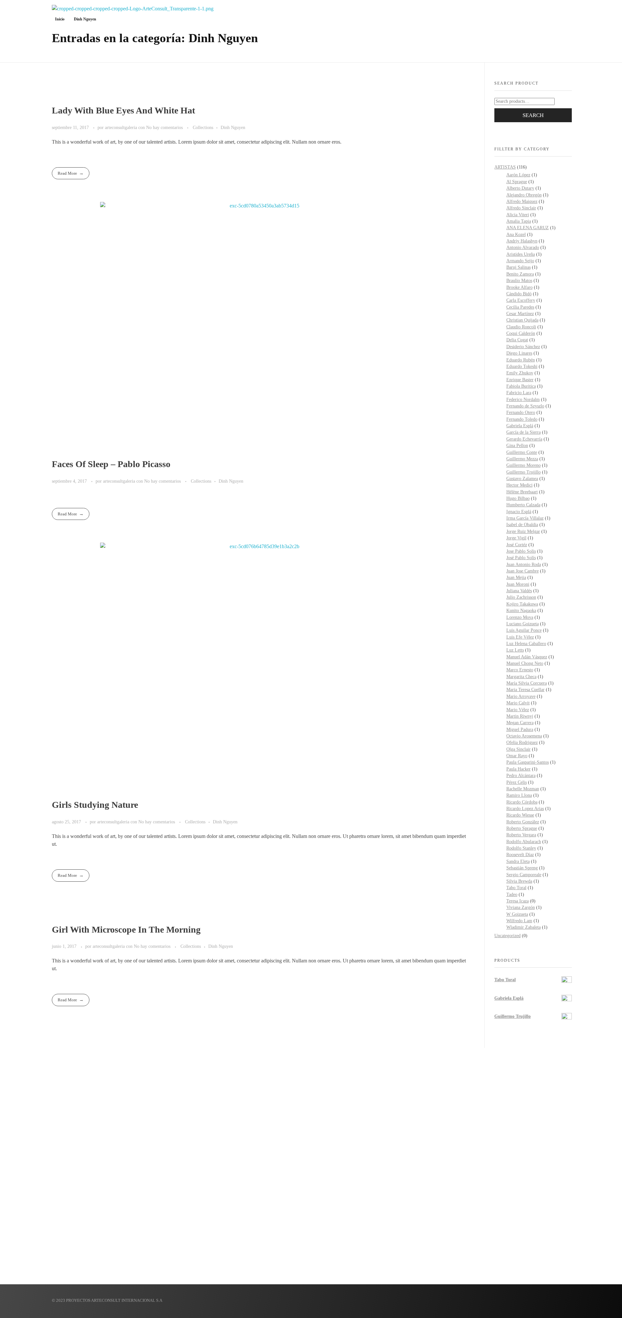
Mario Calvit (518, 702)
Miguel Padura (519, 729)
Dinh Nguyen (233, 127)
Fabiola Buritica (521, 386)
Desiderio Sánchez (523, 346)
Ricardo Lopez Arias (525, 808)
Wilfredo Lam (519, 920)
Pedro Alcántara (521, 775)
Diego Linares (519, 353)
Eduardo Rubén (520, 360)
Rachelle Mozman (522, 788)
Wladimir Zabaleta (523, 927)
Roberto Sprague (521, 828)
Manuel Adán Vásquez (526, 656)
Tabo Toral (516, 887)
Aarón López (518, 174)
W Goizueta (517, 914)
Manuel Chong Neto (524, 663)
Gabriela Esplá (519, 425)
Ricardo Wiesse (520, 815)
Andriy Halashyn (521, 241)
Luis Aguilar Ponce (524, 630)
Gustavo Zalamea (522, 478)
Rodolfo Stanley (521, 848)
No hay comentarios (164, 127)
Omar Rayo (516, 755)
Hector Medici (519, 485)
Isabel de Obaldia (522, 524)
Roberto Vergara (521, 834)
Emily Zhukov (519, 373)
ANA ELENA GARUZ (527, 227)
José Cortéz (516, 544)
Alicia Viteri (517, 214)
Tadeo (511, 894)
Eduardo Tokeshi (521, 366)
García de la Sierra (523, 432)
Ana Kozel (516, 234)
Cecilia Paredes (520, 307)
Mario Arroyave (521, 696)
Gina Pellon (517, 445)
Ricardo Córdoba (521, 802)
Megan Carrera (520, 722)
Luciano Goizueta (522, 623)
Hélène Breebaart (522, 491)
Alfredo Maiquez (521, 201)
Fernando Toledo (521, 419)
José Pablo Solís (521, 557)
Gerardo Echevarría (524, 439)
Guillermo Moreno (523, 465)
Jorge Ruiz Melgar (523, 531)
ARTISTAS (505, 167)
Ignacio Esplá (518, 511)
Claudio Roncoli (521, 326)
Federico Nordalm (523, 399)
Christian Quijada (522, 320)
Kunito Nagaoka (521, 610)
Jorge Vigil (516, 537)
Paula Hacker (518, 769)
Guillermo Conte (521, 452)
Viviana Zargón (520, 907)
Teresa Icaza (517, 901)
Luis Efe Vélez (520, 637)
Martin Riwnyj (519, 716)
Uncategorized (507, 935)
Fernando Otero (520, 412)
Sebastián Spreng (522, 867)
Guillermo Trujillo (523, 472)
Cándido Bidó (519, 293)
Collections (203, 127)
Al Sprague (516, 181)
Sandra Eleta (518, 861)
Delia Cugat (517, 339)
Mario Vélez (517, 709)
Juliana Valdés (519, 590)
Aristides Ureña (520, 254)
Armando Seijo (520, 260)
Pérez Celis (516, 782)
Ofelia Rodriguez (522, 742)
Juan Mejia (516, 577)
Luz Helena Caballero (526, 643)
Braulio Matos (519, 280)
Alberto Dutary (520, 188)
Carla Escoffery (520, 300)
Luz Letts (515, 650)
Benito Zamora (520, 274)
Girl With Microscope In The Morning (126, 929)
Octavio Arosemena (524, 736)
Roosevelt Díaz (520, 854)
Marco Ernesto (519, 669)
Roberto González (522, 821)
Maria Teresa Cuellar (525, 689)
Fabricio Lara (518, 392)
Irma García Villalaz (525, 518)
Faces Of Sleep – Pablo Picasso (111, 464)
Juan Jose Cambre (522, 571)
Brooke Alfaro (519, 287)
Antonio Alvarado (522, 247)
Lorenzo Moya (519, 617)
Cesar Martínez (520, 313)
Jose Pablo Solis (521, 551)
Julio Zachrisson (521, 597)
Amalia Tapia (518, 221)
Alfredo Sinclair (521, 208)
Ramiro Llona (519, 795)
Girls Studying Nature (95, 805)
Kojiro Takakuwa (522, 604)
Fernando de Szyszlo (525, 406)
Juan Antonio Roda (523, 564)
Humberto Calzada (523, 504)
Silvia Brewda (519, 881)
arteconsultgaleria (121, 127)
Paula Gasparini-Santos (527, 762)
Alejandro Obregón (524, 195)
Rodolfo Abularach (523, 841)
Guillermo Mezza (522, 458)
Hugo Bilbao (518, 498)
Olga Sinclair (518, 749)
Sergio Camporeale (523, 874)
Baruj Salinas (518, 267)
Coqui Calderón (520, 333)
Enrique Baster (520, 379)
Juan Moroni (517, 584)
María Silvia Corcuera (526, 683)
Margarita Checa (521, 676)
